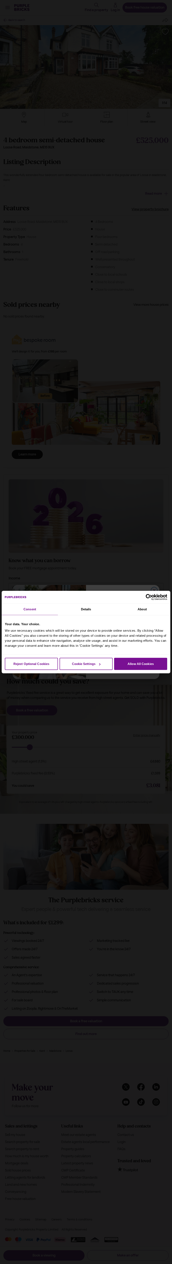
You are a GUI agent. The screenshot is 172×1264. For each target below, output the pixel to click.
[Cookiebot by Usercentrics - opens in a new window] (148, 597)
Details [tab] (86, 609)
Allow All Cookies (141, 664)
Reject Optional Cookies (31, 664)
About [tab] (142, 609)
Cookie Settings (84, 664)
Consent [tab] (29, 609)
